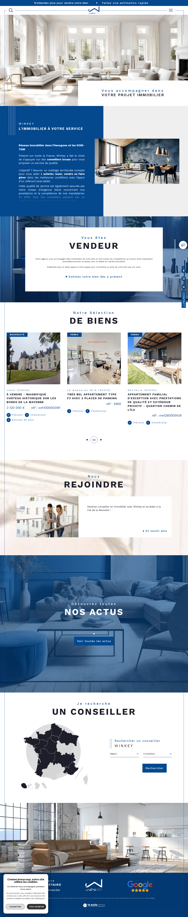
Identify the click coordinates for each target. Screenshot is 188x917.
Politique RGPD (143, 895)
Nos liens (133, 895)
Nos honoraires (81, 895)
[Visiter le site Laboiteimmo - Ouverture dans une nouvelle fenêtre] (94, 906)
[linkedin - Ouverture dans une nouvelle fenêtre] (184, 287)
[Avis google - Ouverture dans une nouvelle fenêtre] (139, 884)
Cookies (152, 895)
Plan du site (92, 895)
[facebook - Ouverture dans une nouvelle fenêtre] (184, 271)
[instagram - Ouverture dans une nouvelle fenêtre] (184, 279)
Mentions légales (104, 895)
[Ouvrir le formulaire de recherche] (11, 10)
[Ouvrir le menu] (171, 10)
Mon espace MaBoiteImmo (120, 895)
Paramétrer (15, 906)
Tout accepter (36, 906)
